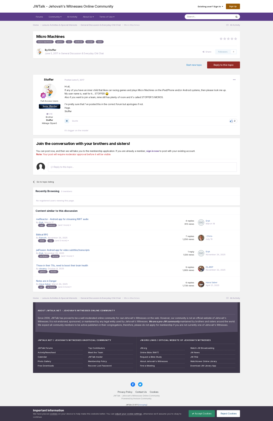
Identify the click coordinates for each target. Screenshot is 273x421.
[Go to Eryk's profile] (201, 222)
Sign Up (233, 6)
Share (207, 51)
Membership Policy (97, 361)
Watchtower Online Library (203, 361)
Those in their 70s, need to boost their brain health (62, 265)
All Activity (72, 16)
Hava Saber (45, 284)
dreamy (42, 268)
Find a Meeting (147, 366)
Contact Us (141, 392)
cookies (54, 413)
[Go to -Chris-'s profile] (201, 238)
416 (50, 114)
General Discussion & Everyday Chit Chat (82, 53)
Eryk (41, 222)
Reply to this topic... (63, 167)
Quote (75, 121)
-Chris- (209, 236)
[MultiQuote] (67, 121)
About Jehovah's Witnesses (154, 361)
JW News (195, 352)
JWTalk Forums (45, 348)
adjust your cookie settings (128, 413)
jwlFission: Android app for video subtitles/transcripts (63, 250)
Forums (39, 16)
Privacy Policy (125, 392)
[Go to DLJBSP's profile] (201, 269)
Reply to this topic (224, 65)
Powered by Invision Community (136, 398)
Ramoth (43, 237)
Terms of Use (106, 16)
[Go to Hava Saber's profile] (201, 284)
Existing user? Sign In (210, 6)
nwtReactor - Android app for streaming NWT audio (62, 219)
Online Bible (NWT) (149, 352)
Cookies (154, 392)
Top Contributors (96, 348)
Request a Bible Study (151, 357)
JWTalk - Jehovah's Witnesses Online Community (73, 6)
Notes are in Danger (46, 281)
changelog (143, 405)
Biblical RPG (42, 234)
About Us (88, 16)
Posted (74, 80)
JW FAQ (194, 357)
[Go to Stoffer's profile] (39, 51)
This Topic (224, 16)
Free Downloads (46, 366)
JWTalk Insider (95, 357)
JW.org (143, 348)
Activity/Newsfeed (47, 352)
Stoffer (52, 50)
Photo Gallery (44, 361)
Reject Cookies (228, 413)
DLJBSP (209, 267)
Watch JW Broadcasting (202, 348)
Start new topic (194, 65)
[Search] (236, 16)
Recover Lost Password (100, 366)
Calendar (42, 357)
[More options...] (234, 80)
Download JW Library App (203, 366)
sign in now (152, 151)
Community (54, 16)
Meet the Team (95, 352)
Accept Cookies (203, 413)
